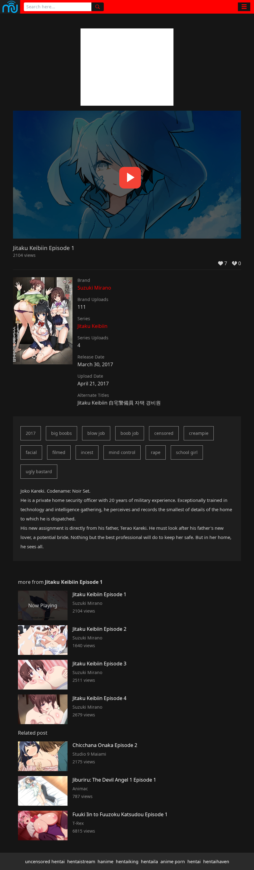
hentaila (149, 861)
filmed (58, 452)
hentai (194, 861)
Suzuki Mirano (94, 287)
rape (155, 452)
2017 (31, 433)
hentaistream (81, 861)
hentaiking (127, 861)
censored (163, 433)
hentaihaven (216, 861)
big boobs (61, 433)
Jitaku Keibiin (92, 326)
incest (87, 452)
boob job (129, 433)
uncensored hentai (45, 861)
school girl (187, 452)
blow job (96, 433)
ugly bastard (39, 471)
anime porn (172, 861)
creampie (198, 433)
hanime (105, 861)
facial (31, 452)
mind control (122, 452)
